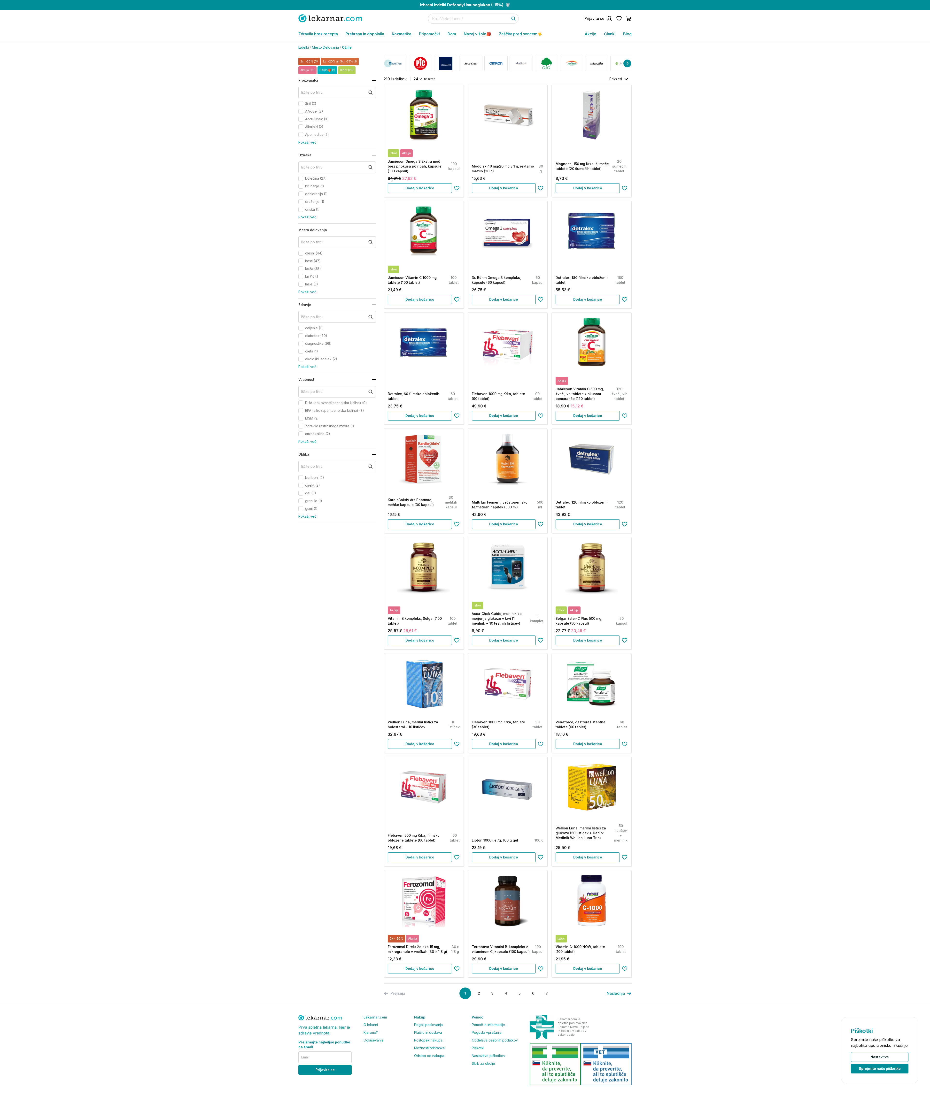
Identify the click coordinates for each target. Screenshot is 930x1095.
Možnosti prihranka (429, 1048)
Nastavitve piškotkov (488, 1056)
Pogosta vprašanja (487, 1032)
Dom (452, 33)
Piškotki (478, 1048)
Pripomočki (429, 33)
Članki (609, 33)
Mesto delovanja (325, 47)
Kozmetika (401, 33)
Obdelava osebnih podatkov (495, 1040)
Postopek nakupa (428, 1040)
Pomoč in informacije (488, 1025)
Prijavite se (325, 1070)
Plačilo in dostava (428, 1032)
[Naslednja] (627, 63)
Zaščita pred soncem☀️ (520, 33)
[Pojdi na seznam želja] (619, 18)
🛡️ (465, 4)
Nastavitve (879, 1057)
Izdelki (303, 47)
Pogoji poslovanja (428, 1025)
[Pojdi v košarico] (629, 18)
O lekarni (371, 1025)
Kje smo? (371, 1032)
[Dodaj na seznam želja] (457, 188)
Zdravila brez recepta (318, 33)
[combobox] (417, 79)
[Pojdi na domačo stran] (330, 18)
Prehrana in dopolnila (365, 33)
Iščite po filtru (312, 92)
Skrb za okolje (483, 1063)
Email (305, 1057)
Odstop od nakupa (429, 1056)
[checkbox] (300, 103)
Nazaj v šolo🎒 (477, 33)
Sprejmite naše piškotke (880, 1068)
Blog (627, 33)
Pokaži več (307, 142)
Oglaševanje (374, 1040)
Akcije (590, 33)
